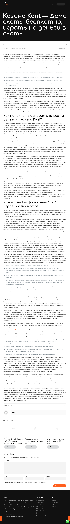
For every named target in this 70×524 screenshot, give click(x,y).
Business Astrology (42, 509)
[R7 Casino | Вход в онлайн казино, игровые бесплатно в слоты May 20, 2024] (69, 518)
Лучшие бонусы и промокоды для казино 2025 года (34, 441)
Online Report (40, 502)
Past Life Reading (41, 513)
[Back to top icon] (63, 521)
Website (47, 476)
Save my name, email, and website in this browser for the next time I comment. (25, 482)
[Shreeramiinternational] (6, 4)
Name (6, 476)
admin (13, 48)
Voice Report (40, 504)
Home (54, 500)
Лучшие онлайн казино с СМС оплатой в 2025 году (56, 441)
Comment (7, 460)
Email (26, 476)
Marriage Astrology (42, 506)
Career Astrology (41, 515)
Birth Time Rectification (43, 511)
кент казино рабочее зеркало (15, 329)
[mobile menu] (52, 4)
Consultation (40, 500)
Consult (60, 4)
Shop (54, 504)
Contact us (56, 506)
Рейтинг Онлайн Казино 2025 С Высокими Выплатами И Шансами (13, 441)
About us (55, 502)
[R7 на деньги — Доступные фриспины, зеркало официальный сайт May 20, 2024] (1, 518)
